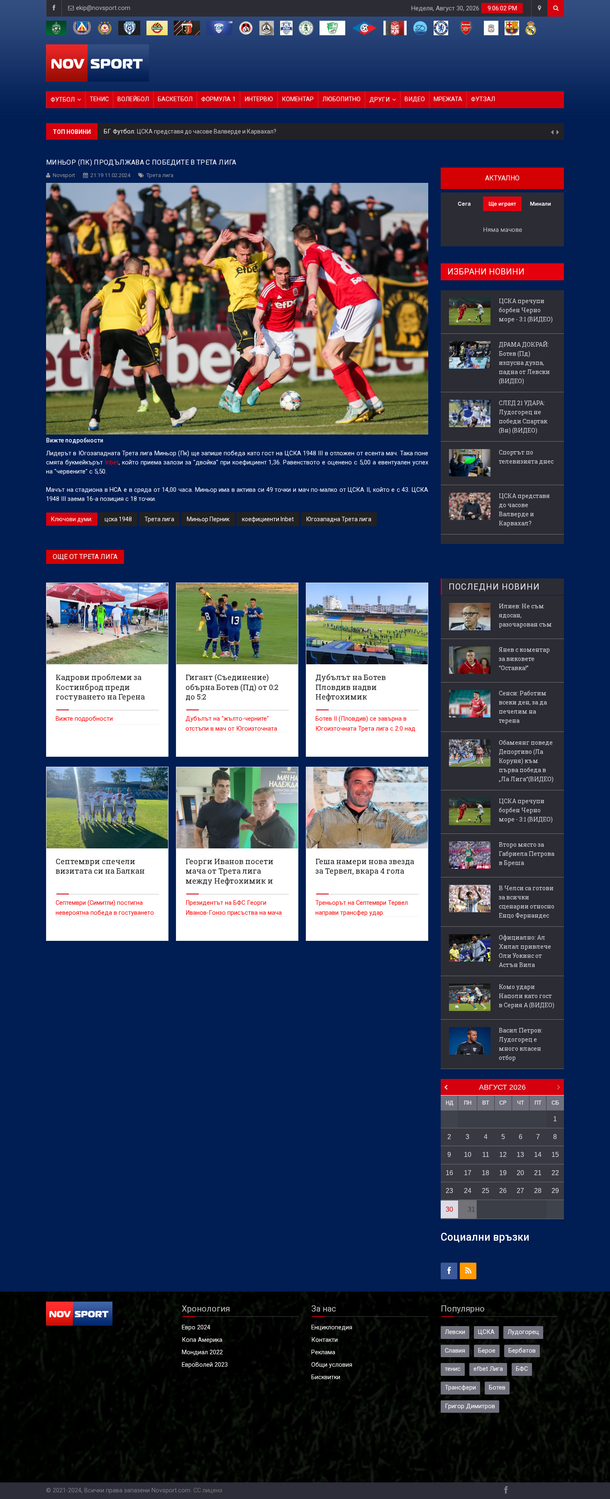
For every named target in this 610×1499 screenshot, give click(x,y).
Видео (415, 99)
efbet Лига (488, 1369)
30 (449, 1209)
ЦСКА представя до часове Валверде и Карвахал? (524, 509)
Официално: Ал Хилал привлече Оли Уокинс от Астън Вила (525, 951)
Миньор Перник (208, 519)
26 (503, 1190)
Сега (464, 203)
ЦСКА (486, 1332)
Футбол (63, 99)
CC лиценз (207, 1490)
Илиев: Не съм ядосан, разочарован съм (525, 615)
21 (538, 1172)
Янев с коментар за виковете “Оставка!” (524, 659)
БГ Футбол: (120, 131)
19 (503, 1172)
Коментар (298, 99)
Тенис (99, 99)
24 (467, 1190)
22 (555, 1172)
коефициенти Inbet (268, 519)
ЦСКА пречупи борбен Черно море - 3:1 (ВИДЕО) (203, 131)
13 (520, 1154)
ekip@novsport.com (103, 8)
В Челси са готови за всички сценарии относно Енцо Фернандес (526, 901)
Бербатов (522, 1350)
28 (538, 1190)
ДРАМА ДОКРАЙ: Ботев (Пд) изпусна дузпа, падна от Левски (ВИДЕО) (524, 362)
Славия (455, 1350)
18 (485, 1172)
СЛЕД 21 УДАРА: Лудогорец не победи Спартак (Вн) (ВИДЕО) (523, 416)
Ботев (497, 1387)
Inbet (112, 462)
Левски (455, 1332)
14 (538, 1154)
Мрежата (448, 99)
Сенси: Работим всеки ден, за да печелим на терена (523, 706)
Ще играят (502, 203)
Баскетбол (175, 99)
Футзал (483, 99)
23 (449, 1190)
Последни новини (494, 587)
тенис (453, 1369)
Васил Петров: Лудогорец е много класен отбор (520, 1044)
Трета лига (159, 175)
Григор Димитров (470, 1406)
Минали (540, 203)
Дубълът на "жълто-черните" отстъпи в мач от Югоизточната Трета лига (231, 728)
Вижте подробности (84, 718)
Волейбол (133, 99)
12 (503, 1154)
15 (555, 1154)
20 (520, 1172)
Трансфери (460, 1387)
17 (467, 1172)
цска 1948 (118, 519)
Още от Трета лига (85, 557)
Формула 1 (218, 99)
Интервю (258, 99)
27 (520, 1190)
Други (379, 99)
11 (485, 1154)
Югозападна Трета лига (338, 519)
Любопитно (341, 99)
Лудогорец (523, 1332)
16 (449, 1172)
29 (555, 1190)
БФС (522, 1369)
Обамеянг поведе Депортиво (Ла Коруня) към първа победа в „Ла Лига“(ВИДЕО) (526, 761)
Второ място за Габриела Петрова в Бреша (526, 854)
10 (467, 1154)
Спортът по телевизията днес (526, 456)
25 (485, 1190)
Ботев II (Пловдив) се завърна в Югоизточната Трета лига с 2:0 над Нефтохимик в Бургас (365, 728)
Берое (486, 1350)
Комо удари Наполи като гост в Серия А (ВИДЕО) (526, 996)
